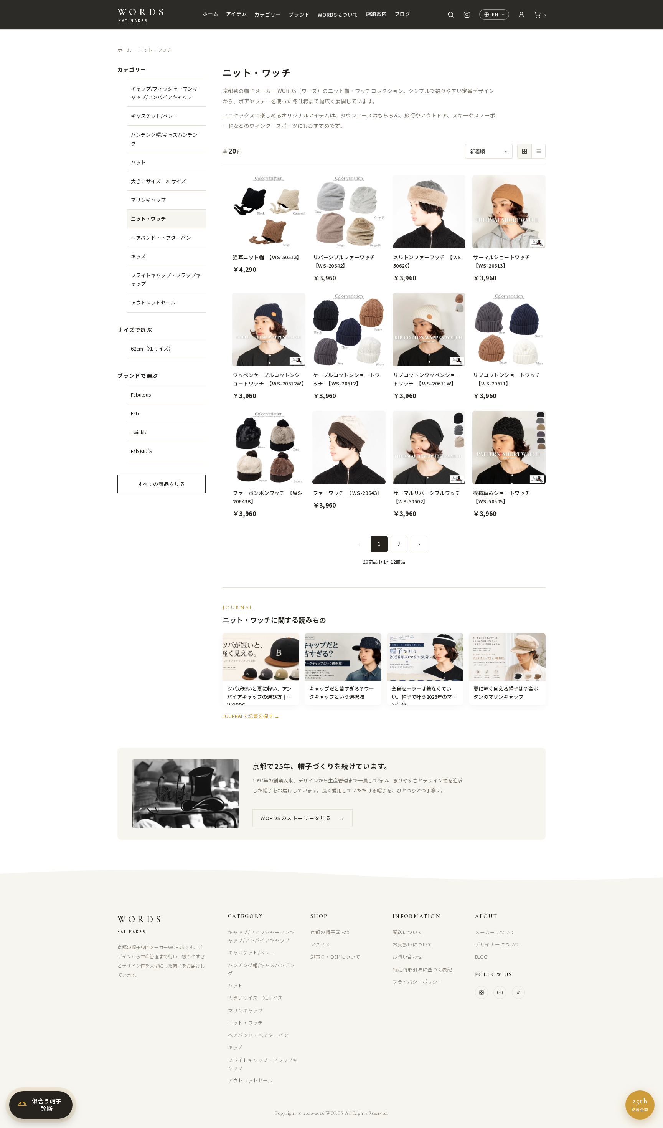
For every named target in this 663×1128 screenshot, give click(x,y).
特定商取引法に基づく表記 (422, 969)
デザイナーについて (497, 944)
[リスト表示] (538, 151)
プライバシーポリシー (417, 981)
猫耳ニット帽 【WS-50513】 (267, 257)
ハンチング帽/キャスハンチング (164, 139)
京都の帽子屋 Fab (330, 932)
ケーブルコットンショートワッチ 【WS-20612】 (346, 379)
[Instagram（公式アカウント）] (467, 14)
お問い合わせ (407, 956)
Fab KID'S (141, 451)
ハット (138, 162)
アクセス (320, 944)
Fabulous (141, 394)
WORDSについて (338, 14)
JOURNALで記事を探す (251, 715)
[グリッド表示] (524, 151)
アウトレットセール (153, 302)
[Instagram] (481, 992)
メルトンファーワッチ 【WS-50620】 (428, 261)
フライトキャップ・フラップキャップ (166, 279)
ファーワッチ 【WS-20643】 (347, 492)
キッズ (138, 256)
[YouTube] (499, 992)
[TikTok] (518, 992)
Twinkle (139, 432)
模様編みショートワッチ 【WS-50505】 (504, 497)
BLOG (481, 956)
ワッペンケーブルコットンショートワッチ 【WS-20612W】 (269, 379)
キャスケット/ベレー (154, 115)
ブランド (299, 14)
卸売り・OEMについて (335, 956)
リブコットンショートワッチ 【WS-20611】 (507, 379)
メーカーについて (495, 932)
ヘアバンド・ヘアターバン (161, 237)
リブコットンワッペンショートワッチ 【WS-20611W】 (427, 379)
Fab (135, 413)
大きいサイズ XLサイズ (158, 181)
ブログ (403, 13)
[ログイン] (521, 14)
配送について (407, 932)
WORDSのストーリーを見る (303, 818)
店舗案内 (376, 13)
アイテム (236, 13)
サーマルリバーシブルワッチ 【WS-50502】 (429, 497)
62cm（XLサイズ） (152, 348)
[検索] (451, 14)
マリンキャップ (148, 199)
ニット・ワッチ (155, 49)
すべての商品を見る (161, 484)
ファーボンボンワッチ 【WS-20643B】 (268, 497)
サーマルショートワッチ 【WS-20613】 (504, 261)
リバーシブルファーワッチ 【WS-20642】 (347, 261)
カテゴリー (267, 14)
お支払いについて (412, 944)
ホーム (210, 13)
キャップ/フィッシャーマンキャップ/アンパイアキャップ (164, 93)
